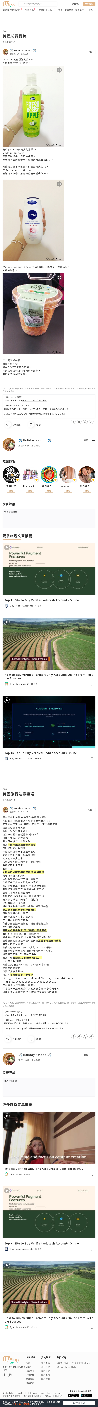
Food (43, 1393)
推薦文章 (69, 9)
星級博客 (79, 9)
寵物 (45, 408)
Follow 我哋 (58, 413)
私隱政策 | (39, 1396)
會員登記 (76, 3)
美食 (32, 408)
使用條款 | (28, 1396)
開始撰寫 (89, 3)
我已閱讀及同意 (78, 1403)
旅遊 (5, 30)
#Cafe (87, 1362)
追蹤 (90, 52)
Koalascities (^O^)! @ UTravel (30, 486)
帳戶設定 (45, 1366)
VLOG (28, 1366)
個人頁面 (45, 1362)
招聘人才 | (49, 1396)
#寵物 (60, 1362)
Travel (20, 1393)
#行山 (66, 1362)
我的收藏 (45, 1371)
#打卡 (73, 1362)
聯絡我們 (59, 1396)
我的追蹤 (45, 1375)
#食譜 (80, 1362)
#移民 (73, 1366)
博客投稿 (30, 1383)
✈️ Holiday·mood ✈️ (23, 50)
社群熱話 (29, 9)
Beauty (35, 1393)
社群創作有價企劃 (11, 9)
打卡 (18, 408)
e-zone (59, 1393)
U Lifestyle (9, 1393)
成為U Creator (46, 9)
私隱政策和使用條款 (21, 1404)
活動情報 (64, 408)
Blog (51, 1393)
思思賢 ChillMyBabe (87, 486)
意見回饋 (30, 1379)
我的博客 (45, 1379)
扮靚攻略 (54, 408)
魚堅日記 (11, 486)
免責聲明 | (18, 1396)
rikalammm (68, 486)
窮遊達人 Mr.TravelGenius (49, 486)
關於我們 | (8, 1396)
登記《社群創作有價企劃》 (34, 400)
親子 (38, 408)
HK (27, 1393)
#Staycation (63, 1366)
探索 (60, 9)
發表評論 (10, 512)
